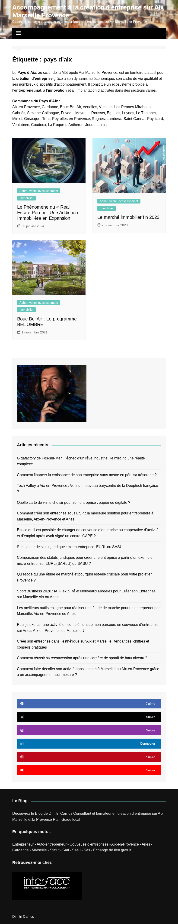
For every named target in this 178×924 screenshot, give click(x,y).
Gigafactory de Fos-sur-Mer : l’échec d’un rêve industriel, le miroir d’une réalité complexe (81, 461)
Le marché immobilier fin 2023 (128, 217)
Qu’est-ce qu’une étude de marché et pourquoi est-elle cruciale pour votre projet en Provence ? (85, 577)
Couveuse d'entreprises (89, 844)
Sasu (76, 850)
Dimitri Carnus (60, 813)
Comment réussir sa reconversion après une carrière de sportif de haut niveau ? (82, 658)
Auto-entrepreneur (52, 844)
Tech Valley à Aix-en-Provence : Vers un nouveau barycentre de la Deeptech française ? (87, 489)
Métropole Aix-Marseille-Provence (89, 72)
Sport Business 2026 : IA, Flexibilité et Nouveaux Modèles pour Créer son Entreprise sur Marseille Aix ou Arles (86, 594)
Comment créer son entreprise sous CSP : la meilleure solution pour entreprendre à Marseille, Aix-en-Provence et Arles (85, 516)
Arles (146, 844)
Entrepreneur (23, 844)
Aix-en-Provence (26, 107)
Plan (56, 819)
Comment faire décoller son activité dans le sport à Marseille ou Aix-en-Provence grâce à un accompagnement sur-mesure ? (88, 672)
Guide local (70, 819)
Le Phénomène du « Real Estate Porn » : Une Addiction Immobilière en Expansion (47, 212)
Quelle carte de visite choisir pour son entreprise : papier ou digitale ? (73, 502)
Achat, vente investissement (38, 191)
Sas (87, 850)
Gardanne (20, 850)
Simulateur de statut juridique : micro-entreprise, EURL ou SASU (70, 547)
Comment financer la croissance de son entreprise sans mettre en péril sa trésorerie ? (87, 475)
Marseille (39, 850)
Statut (54, 850)
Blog (39, 813)
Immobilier (26, 198)
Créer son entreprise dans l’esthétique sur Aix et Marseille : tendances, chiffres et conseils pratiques (83, 644)
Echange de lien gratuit (112, 850)
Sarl (65, 850)
